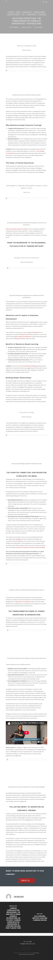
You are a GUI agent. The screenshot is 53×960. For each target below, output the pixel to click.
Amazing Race (36, 332)
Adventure (11, 12)
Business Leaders (27, 12)
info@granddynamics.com (27, 944)
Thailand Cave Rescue (25, 334)
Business (18, 12)
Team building (42, 14)
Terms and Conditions (23, 954)
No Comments (38, 27)
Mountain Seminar (20, 338)
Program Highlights (31, 14)
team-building (17, 539)
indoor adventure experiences (23, 336)
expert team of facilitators (23, 602)
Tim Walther (14, 27)
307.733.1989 (27, 942)
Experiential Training (39, 12)
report (25, 747)
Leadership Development (14, 14)
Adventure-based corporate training (16, 229)
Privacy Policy (31, 954)
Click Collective (36, 953)
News (23, 14)
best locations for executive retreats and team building (29, 547)
